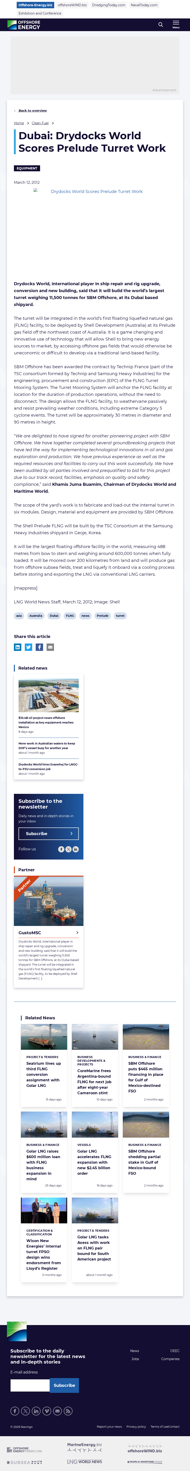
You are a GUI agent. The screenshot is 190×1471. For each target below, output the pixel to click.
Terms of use (159, 1426)
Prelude (102, 616)
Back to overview (32, 110)
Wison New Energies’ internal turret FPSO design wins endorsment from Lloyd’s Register (43, 1255)
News (134, 1351)
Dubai (54, 616)
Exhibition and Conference (40, 13)
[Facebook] (61, 849)
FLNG (70, 616)
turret (120, 616)
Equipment (27, 168)
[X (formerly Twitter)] (25, 1411)
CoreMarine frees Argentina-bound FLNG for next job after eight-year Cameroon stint (94, 1082)
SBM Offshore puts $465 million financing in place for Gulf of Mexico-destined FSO (145, 1077)
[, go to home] (23, 25)
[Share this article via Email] (50, 647)
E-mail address (24, 1372)
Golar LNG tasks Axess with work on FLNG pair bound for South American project (94, 1248)
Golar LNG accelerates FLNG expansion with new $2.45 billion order (94, 1162)
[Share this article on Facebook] (39, 647)
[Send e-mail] (57, 1411)
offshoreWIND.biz (72, 5)
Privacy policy (136, 1426)
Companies (170, 1359)
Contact (174, 1426)
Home (19, 123)
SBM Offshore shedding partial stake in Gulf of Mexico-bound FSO (144, 1162)
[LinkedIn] (76, 849)
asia (19, 616)
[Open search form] (160, 24)
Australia (35, 616)
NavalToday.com (144, 5)
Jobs (135, 1359)
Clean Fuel (40, 123)
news (85, 616)
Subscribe (36, 833)
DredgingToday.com (108, 5)
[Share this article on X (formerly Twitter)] (28, 647)
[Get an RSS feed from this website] (68, 1411)
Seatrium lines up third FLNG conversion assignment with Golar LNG (43, 1074)
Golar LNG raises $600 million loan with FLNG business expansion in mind (43, 1165)
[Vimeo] (46, 1411)
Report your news (109, 1426)
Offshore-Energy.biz (35, 5)
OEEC (175, 1351)
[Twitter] (68, 849)
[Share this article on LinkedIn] (17, 647)
